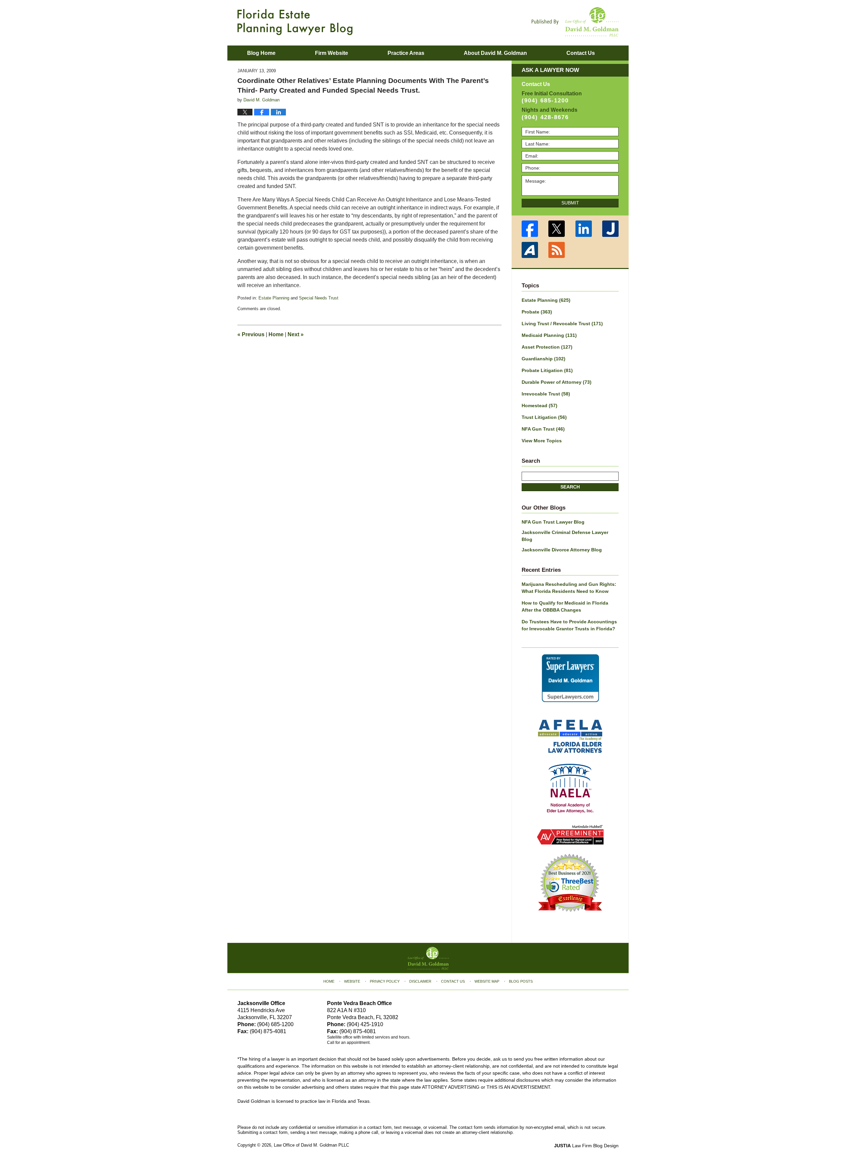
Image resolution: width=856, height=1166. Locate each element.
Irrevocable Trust (546, 393)
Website (352, 981)
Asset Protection (547, 347)
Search (570, 486)
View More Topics (542, 440)
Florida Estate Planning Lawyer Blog (294, 22)
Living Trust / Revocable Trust (562, 323)
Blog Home (261, 53)
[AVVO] (529, 250)
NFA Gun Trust (543, 429)
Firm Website (331, 53)
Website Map (486, 981)
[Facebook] (529, 228)
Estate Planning (273, 297)
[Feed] (556, 250)
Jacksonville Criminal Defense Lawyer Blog (565, 536)
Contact (580, 53)
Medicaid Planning (549, 335)
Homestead (539, 405)
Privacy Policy (385, 981)
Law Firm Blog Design (586, 1145)
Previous (250, 334)
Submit (570, 202)
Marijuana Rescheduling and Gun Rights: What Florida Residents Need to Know (569, 587)
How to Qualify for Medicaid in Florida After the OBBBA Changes (565, 606)
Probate (537, 312)
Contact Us (453, 981)
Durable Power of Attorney (557, 382)
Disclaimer (420, 981)
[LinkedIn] (583, 228)
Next (296, 334)
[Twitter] (556, 228)
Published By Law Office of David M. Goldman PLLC (575, 21)
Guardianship (543, 358)
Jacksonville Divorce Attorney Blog (562, 549)
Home (276, 334)
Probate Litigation (547, 370)
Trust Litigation (544, 417)
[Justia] (610, 228)
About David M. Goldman (495, 53)
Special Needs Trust (318, 297)
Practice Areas (406, 53)
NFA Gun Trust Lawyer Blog (553, 522)
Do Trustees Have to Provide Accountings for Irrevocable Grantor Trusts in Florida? (569, 625)
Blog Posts (521, 981)
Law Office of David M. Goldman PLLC (311, 1145)
